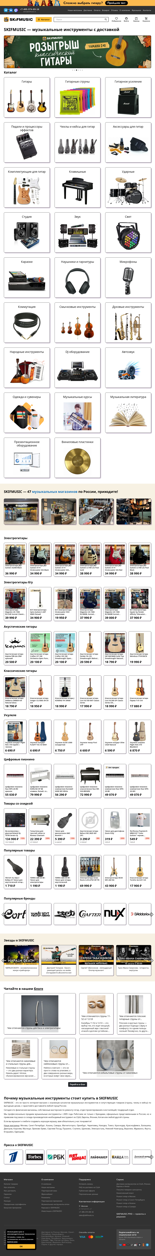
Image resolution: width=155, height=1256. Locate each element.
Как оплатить (9, 1187)
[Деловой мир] (141, 1157)
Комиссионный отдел (125, 1193)
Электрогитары (15, 538)
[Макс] (16, 10)
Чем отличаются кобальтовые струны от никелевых (110, 1072)
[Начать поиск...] (105, 19)
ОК (21, 1246)
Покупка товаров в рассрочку (129, 1190)
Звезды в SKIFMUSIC (19, 940)
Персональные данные (88, 1194)
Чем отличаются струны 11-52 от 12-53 (96, 1017)
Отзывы (114, 10)
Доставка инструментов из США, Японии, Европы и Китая (133, 1185)
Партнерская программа (51, 1201)
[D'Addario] (140, 914)
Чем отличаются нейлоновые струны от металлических (56, 1062)
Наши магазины (75, 10)
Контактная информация (92, 1201)
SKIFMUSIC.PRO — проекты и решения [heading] (131, 1215)
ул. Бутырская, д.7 (85, 1209)
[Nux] (115, 914)
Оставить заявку (86, 1184)
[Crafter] (90, 914)
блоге (38, 989)
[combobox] (81, 19)
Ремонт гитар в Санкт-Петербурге (130, 1200)
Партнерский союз (49, 1191)
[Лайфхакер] (98, 1157)
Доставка (88, 10)
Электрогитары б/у (18, 582)
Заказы (136, 21)
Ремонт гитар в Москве (126, 1196)
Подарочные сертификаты (15, 1204)
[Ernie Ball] (40, 914)
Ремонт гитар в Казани (125, 1203)
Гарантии (8, 1194)
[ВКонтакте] (11, 10)
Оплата (97, 10)
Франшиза (136, 10)
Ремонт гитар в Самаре (126, 1207)
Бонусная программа (12, 1208)
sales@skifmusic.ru (29, 11)
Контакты (147, 10)
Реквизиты (45, 1197)
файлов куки (12, 1242)
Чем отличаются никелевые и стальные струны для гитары (20, 1062)
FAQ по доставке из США (89, 1187)
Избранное (116, 21)
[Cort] (15, 914)
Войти (126, 21)
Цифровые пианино (19, 759)
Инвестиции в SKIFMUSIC (51, 1211)
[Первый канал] (13, 1157)
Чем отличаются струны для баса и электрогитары (34, 1028)
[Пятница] (77, 1157)
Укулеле (10, 715)
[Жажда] (120, 1157)
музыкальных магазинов (55, 491)
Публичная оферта (87, 1191)
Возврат (105, 10)
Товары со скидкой (18, 803)
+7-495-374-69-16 (29, 9)
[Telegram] (6, 10)
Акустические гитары (20, 626)
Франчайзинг (47, 1194)
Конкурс (7, 1201)
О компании (125, 10)
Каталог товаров (11, 1184)
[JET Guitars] (65, 914)
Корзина (146, 21)
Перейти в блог (77, 1084)
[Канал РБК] (56, 1157)
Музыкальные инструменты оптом (55, 1204)
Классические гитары (20, 671)
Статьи (7, 1197)
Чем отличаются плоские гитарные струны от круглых (132, 1017)
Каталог (45, 19)
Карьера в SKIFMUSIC (50, 1208)
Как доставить (10, 1191)
